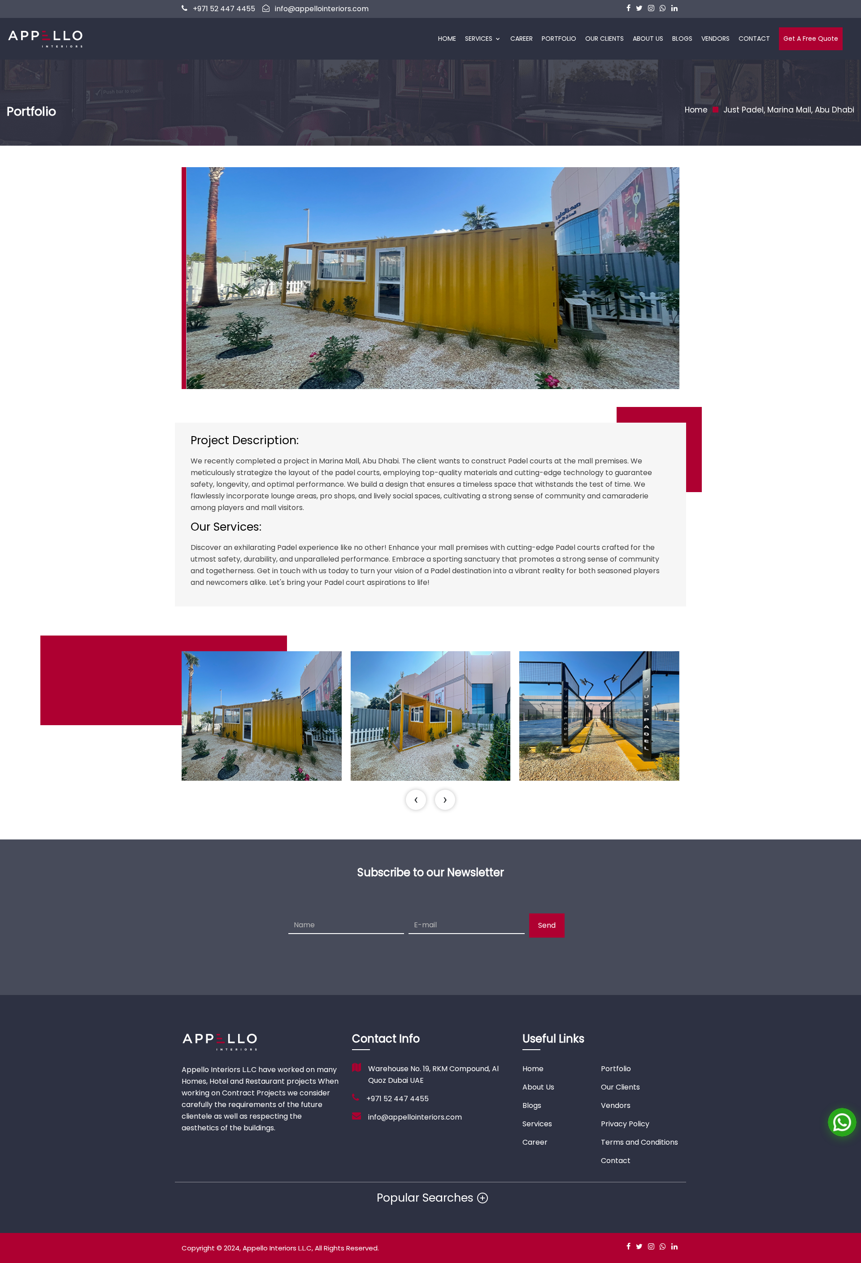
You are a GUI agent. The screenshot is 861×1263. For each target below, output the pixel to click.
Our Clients (604, 38)
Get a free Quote (810, 38)
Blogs (682, 38)
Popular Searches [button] (425, 1198)
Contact (754, 38)
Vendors (715, 38)
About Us (648, 38)
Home (447, 38)
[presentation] (416, 800)
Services (478, 38)
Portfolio (559, 38)
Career (521, 38)
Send (547, 925)
